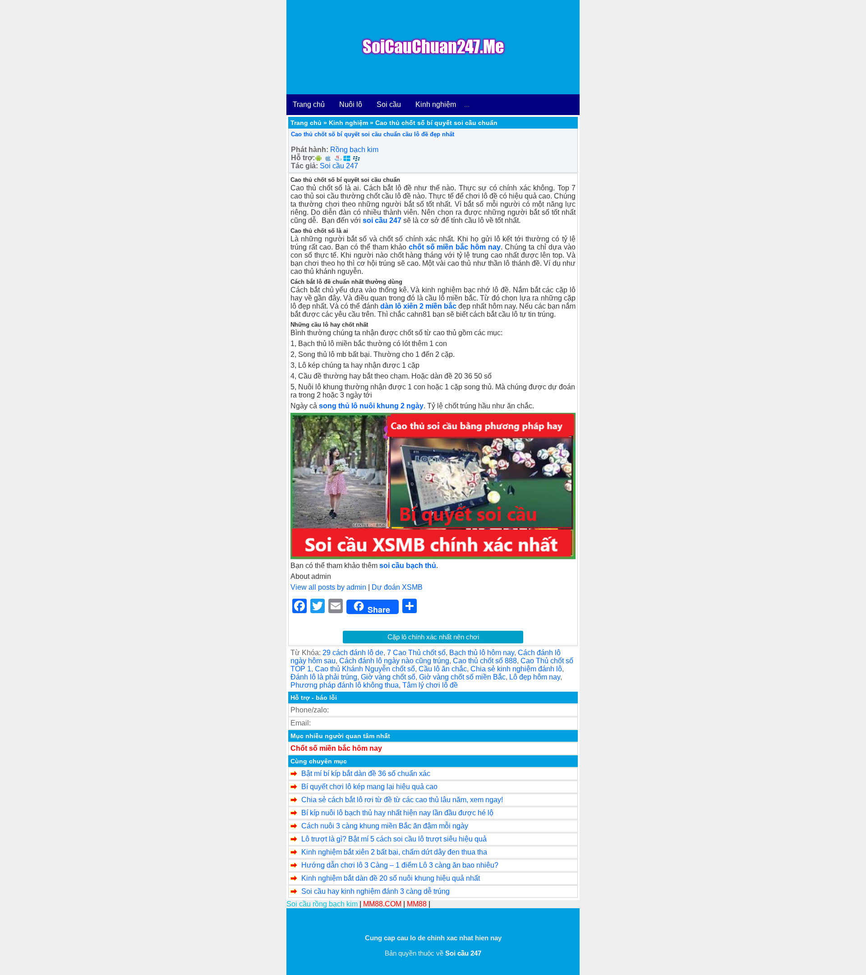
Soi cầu (389, 104)
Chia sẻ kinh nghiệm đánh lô (516, 669)
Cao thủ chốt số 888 (485, 661)
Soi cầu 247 (339, 166)
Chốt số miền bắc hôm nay (336, 748)
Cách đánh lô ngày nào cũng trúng (394, 661)
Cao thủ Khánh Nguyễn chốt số (365, 669)
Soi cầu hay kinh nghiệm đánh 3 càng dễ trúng (375, 891)
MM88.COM (382, 904)
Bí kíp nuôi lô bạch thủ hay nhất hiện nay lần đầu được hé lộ (397, 813)
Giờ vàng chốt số (388, 677)
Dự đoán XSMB (397, 587)
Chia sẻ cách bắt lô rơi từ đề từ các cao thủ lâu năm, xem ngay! (402, 800)
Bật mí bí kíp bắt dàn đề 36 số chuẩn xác (365, 773)
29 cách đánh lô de (352, 652)
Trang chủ (309, 104)
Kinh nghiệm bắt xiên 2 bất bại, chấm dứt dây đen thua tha (394, 852)
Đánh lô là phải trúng (323, 677)
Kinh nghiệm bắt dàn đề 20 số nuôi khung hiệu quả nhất (390, 878)
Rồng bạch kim (354, 149)
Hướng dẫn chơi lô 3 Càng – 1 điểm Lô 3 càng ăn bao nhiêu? (399, 865)
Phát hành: (309, 149)
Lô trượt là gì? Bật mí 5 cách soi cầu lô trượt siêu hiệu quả (394, 839)
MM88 (417, 904)
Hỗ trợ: (303, 158)
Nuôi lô (350, 104)
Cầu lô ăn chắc (443, 669)
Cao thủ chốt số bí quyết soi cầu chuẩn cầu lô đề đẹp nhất (372, 134)
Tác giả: (304, 166)
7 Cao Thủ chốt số (416, 652)
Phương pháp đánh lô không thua (344, 685)
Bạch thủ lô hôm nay (481, 652)
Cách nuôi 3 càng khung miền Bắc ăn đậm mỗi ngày (384, 826)
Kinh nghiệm (435, 104)
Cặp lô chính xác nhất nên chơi (433, 637)
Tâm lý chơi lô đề (430, 685)
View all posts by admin (328, 587)
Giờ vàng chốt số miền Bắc (462, 677)
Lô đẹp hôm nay (534, 677)
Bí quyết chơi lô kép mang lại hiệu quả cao (369, 786)
